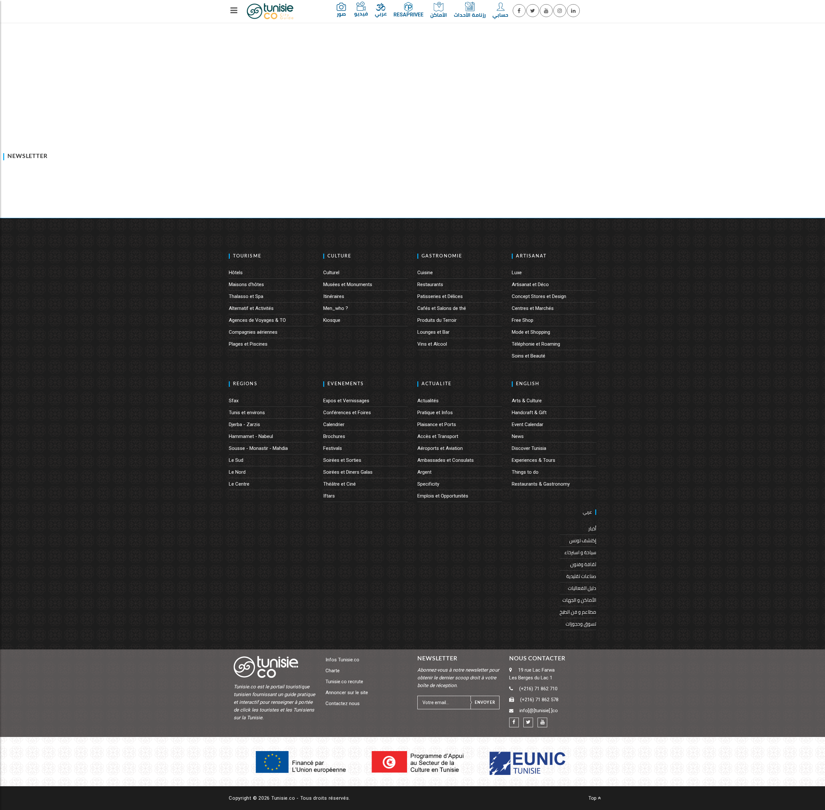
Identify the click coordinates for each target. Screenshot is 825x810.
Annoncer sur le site (346, 692)
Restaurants (430, 284)
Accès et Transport (437, 436)
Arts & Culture (527, 401)
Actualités (428, 401)
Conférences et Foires (347, 412)
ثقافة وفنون (583, 564)
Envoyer (485, 702)
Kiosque (331, 320)
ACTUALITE (436, 384)
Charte (332, 671)
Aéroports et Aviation (440, 448)
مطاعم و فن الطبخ (577, 612)
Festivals (332, 448)
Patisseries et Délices (440, 296)
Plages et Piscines (248, 344)
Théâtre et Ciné (339, 484)
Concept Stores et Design (539, 296)
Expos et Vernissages (346, 401)
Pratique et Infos (435, 412)
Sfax (233, 401)
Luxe (517, 272)
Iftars (329, 496)
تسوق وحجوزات (581, 623)
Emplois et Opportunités (442, 496)
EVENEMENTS (345, 384)
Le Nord (237, 472)
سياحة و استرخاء (580, 552)
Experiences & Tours (533, 460)
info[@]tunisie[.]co (538, 710)
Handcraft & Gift (529, 412)
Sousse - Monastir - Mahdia (258, 448)
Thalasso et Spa (246, 296)
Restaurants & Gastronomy (541, 484)
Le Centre (239, 484)
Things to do (525, 472)
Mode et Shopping (531, 332)
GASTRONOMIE (442, 256)
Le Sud (236, 460)
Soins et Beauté (528, 356)
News (518, 436)
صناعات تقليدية (581, 576)
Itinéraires (333, 296)
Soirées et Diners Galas (348, 472)
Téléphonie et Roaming (536, 344)
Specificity (428, 484)
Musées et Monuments (347, 284)
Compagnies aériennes (253, 332)
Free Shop (522, 320)
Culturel (331, 272)
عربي (587, 512)
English (528, 384)
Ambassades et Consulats (445, 460)
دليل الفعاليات (582, 588)
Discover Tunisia (529, 448)
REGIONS (245, 384)
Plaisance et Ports (436, 424)
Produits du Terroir (437, 320)
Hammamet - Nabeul (251, 436)
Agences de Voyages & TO (257, 320)
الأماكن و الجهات (579, 600)
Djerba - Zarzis (244, 424)
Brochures (334, 436)
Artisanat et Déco (530, 284)
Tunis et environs (247, 412)
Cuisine (425, 272)
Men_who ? (335, 308)
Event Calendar (527, 424)
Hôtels (236, 272)
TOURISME (247, 256)
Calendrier (334, 424)
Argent (424, 472)
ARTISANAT (531, 256)
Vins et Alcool (432, 344)
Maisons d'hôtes (246, 284)
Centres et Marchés (533, 308)
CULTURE (339, 256)
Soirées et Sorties (342, 460)
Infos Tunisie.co (342, 660)
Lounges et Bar (433, 332)
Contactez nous (342, 703)
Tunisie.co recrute (344, 681)
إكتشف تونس (582, 540)
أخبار (592, 528)
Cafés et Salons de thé (441, 308)
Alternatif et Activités (251, 308)
